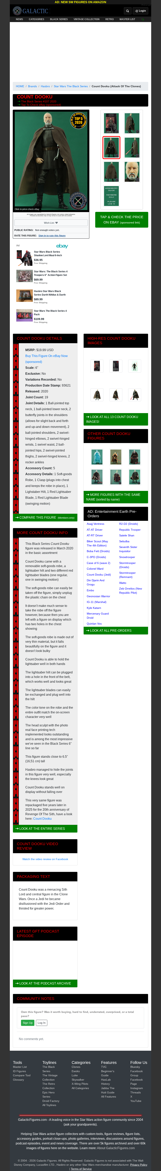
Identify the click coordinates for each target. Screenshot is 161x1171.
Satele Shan (126, 535)
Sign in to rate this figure (52, 235)
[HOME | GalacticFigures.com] (31, 10)
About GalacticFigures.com (116, 1148)
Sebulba (124, 541)
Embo (90, 590)
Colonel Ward (95, 568)
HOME (20, 86)
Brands (32, 86)
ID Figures (19, 1071)
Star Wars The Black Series (71, 86)
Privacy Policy (138, 1164)
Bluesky (135, 1066)
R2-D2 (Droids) (128, 523)
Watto (122, 582)
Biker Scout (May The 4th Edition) (97, 543)
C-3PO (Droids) (96, 557)
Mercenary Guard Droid (98, 615)
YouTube (135, 1100)
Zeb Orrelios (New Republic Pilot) (130, 590)
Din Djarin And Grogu (95, 582)
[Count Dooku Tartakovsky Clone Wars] (115, 477)
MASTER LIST (127, 19)
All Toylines (49, 1105)
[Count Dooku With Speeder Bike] (134, 457)
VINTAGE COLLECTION (87, 19)
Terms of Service (81, 1168)
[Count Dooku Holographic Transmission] (97, 457)
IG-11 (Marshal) (96, 602)
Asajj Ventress (95, 523)
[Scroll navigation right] (143, 19)
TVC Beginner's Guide (107, 1071)
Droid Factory (50, 1100)
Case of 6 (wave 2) (98, 563)
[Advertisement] (80, 51)
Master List (20, 1066)
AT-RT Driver (95, 535)
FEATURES (147, 19)
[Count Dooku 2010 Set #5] (97, 477)
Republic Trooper (130, 529)
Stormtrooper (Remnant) (127, 575)
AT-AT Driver (94, 529)
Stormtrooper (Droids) (127, 565)
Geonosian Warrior (98, 596)
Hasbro (45, 86)
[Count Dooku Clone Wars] (115, 457)
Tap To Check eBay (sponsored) (41, 104)
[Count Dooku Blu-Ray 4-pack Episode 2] (134, 477)
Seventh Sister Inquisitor (128, 549)
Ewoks (76, 1071)
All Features (108, 1096)
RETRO (109, 19)
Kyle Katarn (94, 607)
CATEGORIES (36, 19)
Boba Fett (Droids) (98, 551)
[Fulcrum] (146, 5)
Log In (42, 1022)
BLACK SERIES (59, 19)
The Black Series (32, 101)
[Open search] (128, 10)
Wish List (56, 222)
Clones (76, 1066)
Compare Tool (21, 1075)
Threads (135, 1092)
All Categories (80, 1088)
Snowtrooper (127, 557)
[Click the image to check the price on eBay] (51, 161)
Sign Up (28, 1022)
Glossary (18, 1079)
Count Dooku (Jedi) (99, 574)
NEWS (19, 19)
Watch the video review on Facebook (45, 859)
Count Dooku (42, 818)
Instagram (136, 1088)
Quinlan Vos (94, 623)
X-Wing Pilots (80, 1083)
